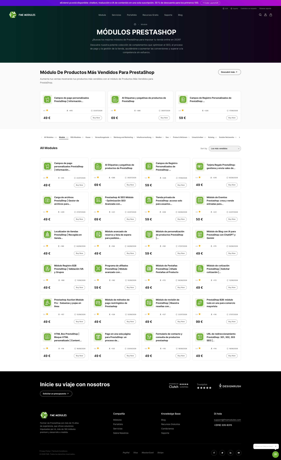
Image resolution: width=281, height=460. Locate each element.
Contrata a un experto (249, 8)
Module (102, 15)
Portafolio (132, 15)
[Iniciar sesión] (265, 15)
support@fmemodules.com (227, 420)
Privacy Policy (45, 451)
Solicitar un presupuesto (54, 393)
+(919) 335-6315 (223, 425)
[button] (260, 15)
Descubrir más (228, 72)
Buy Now (96, 118)
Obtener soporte (265, 8)
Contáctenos (167, 428)
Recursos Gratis (150, 15)
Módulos (117, 420)
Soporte (168, 15)
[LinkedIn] (222, 453)
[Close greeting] (275, 446)
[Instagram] (214, 453)
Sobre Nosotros (120, 433)
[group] (50, 137)
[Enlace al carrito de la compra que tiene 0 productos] (270, 15)
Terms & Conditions (59, 451)
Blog (180, 15)
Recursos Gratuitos (170, 424)
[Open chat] (275, 454)
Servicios (116, 15)
